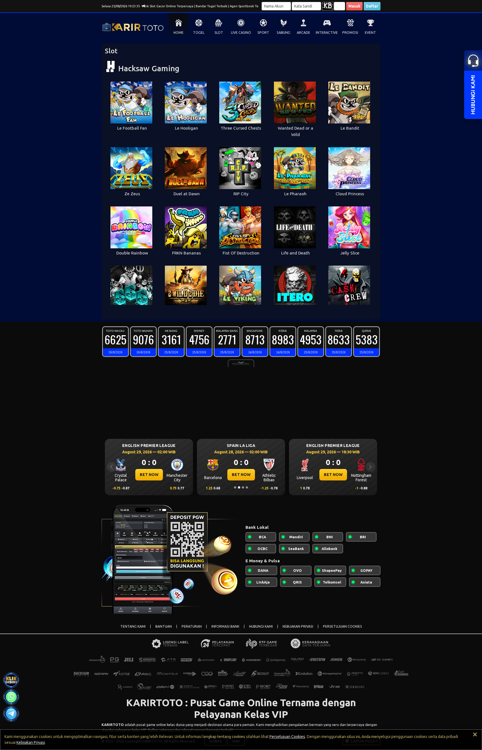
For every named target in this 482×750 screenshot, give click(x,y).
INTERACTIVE (327, 32)
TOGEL (198, 32)
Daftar (372, 6)
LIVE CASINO (241, 32)
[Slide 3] (243, 487)
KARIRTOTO (113, 725)
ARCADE (303, 32)
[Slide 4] (247, 487)
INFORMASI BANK (225, 626)
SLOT (219, 32)
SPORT (263, 32)
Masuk (354, 6)
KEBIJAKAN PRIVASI (298, 626)
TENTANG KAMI (133, 626)
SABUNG (283, 32)
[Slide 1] (235, 487)
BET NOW (149, 474)
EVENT (370, 32)
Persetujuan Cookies (287, 736)
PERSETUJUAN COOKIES (342, 626)
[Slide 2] (239, 487)
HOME (178, 32)
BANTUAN (163, 626)
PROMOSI (350, 32)
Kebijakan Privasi (30, 742)
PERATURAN (192, 626)
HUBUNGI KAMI (261, 626)
